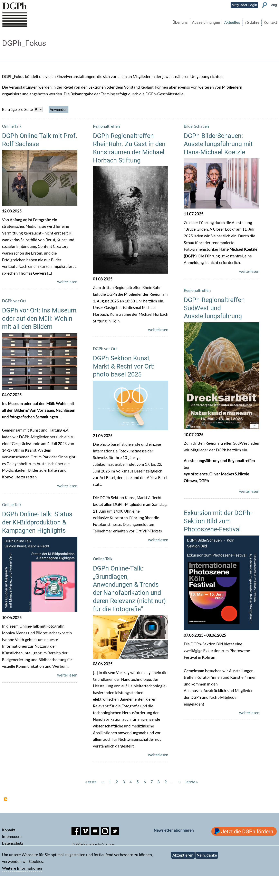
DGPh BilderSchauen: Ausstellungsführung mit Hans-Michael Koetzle (218, 144)
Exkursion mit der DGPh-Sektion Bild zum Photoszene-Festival (218, 521)
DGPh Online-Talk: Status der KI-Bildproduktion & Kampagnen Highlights (37, 522)
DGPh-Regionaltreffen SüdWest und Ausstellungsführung (214, 308)
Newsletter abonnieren (174, 830)
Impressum (12, 836)
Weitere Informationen (22, 868)
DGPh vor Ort (14, 300)
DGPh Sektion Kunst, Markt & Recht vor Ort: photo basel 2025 (124, 366)
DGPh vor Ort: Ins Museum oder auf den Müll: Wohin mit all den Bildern (39, 318)
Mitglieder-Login (244, 5)
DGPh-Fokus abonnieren (5, 799)
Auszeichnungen (206, 22)
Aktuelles (232, 22)
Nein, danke (207, 855)
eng (274, 5)
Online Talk (11, 126)
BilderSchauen (196, 126)
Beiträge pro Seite (17, 109)
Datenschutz (12, 843)
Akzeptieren (182, 855)
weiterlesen (67, 281)
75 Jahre (251, 22)
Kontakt (270, 22)
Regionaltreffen (106, 126)
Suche (264, 5)
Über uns (180, 22)
